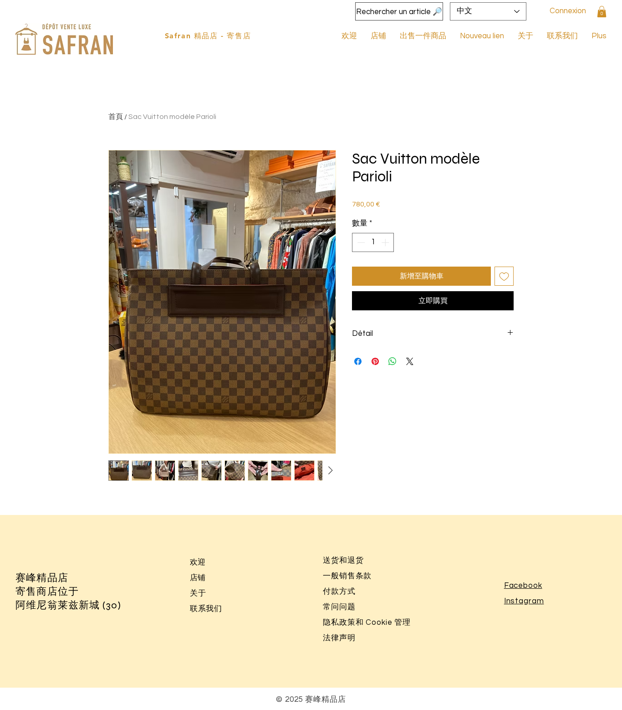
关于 (198, 593)
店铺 (197, 578)
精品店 (52, 578)
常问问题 (339, 607)
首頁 (115, 116)
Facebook (523, 585)
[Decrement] (360, 242)
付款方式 (339, 591)
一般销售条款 (347, 576)
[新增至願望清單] (504, 276)
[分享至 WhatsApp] (392, 361)
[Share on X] (409, 361)
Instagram (524, 601)
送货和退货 (343, 560)
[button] (602, 11)
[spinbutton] (373, 242)
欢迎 (197, 562)
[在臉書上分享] (357, 361)
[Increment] (386, 242)
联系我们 (206, 609)
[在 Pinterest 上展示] (375, 361)
